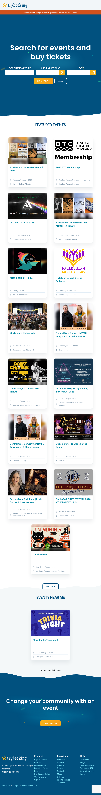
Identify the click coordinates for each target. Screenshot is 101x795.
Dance (60, 768)
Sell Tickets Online (42, 774)
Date (81, 68)
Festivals (61, 771)
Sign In (37, 780)
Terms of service (29, 785)
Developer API (86, 768)
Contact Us (85, 759)
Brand (82, 774)
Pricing (37, 771)
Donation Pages (41, 768)
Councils (61, 765)
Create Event (50, 723)
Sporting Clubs (63, 780)
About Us (6, 785)
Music (59, 774)
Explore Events (40, 759)
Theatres (61, 783)
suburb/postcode (50, 68)
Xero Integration (87, 771)
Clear (61, 81)
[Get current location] (62, 72)
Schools (60, 777)
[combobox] (50, 72)
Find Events (43, 81)
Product (37, 762)
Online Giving (40, 765)
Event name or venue (20, 68)
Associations (62, 759)
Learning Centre (87, 765)
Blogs (82, 762)
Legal (16, 785)
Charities (61, 762)
